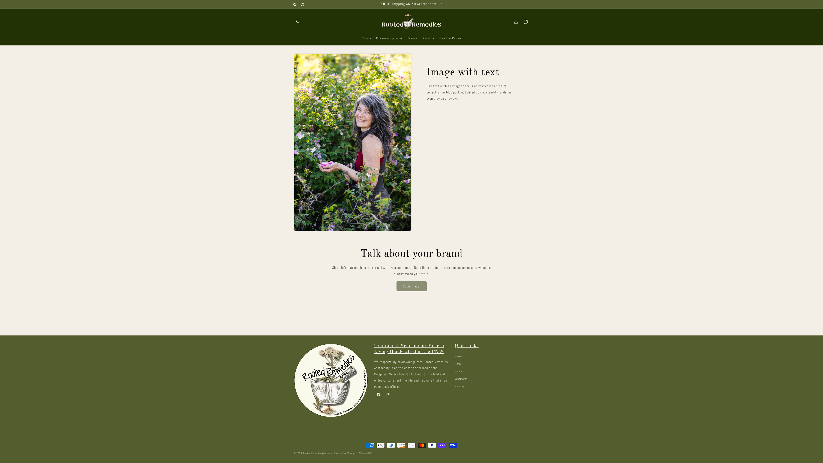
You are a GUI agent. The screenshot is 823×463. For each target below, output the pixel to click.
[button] (298, 21)
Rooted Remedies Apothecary (318, 453)
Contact (459, 371)
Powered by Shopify (344, 453)
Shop (458, 364)
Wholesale (461, 379)
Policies (459, 386)
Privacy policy (365, 452)
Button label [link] (411, 286)
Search (459, 356)
